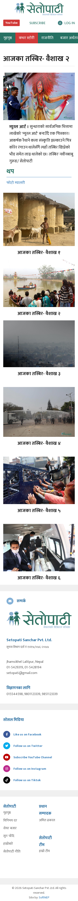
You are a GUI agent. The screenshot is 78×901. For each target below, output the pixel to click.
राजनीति (47, 38)
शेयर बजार (10, 828)
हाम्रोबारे (8, 844)
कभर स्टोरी (26, 38)
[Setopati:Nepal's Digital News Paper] (39, 8)
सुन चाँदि (8, 836)
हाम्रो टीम (44, 851)
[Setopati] (39, 619)
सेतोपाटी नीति (11, 851)
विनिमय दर (10, 820)
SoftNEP (44, 897)
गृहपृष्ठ (7, 813)
